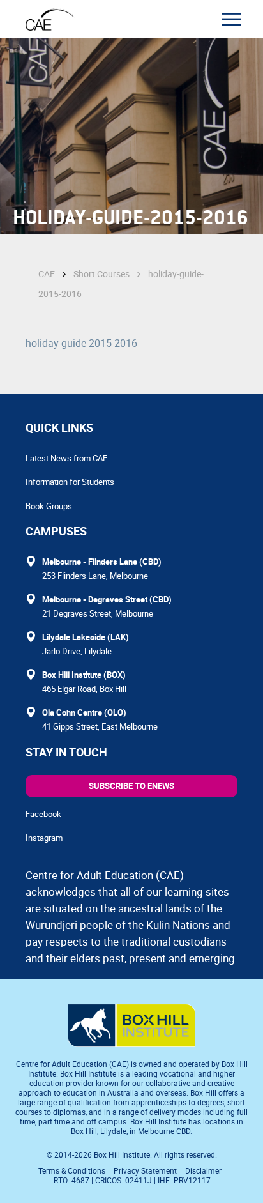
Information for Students (70, 481)
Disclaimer (203, 1170)
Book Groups (49, 506)
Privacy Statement (145, 1170)
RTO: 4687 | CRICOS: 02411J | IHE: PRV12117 (133, 1180)
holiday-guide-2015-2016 (81, 343)
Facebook (43, 814)
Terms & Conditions (71, 1170)
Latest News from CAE (66, 458)
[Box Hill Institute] (131, 1043)
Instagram (44, 837)
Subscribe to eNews (131, 786)
